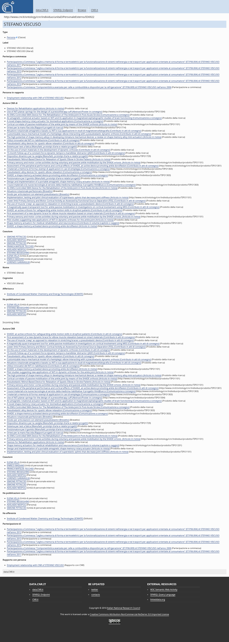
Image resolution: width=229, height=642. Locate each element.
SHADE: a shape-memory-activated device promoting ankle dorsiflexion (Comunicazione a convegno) (57, 175)
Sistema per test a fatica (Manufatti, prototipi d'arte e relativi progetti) (42, 146)
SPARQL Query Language (162, 594)
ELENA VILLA (13, 255)
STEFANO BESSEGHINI (18, 252)
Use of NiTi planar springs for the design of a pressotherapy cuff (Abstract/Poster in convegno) (54, 111)
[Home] (16, 6)
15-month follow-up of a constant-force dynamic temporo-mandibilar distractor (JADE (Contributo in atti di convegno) (66, 152)
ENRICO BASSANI (15, 259)
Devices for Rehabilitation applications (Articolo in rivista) (35, 108)
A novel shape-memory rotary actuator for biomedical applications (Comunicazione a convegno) (55, 121)
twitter (94, 589)
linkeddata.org (157, 599)
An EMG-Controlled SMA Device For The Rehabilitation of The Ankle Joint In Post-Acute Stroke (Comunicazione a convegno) (68, 114)
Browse (82, 10)
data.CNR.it (42, 10)
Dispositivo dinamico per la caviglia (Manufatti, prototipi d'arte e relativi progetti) (47, 156)
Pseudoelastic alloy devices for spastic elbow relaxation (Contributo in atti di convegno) (50, 143)
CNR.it (94, 10)
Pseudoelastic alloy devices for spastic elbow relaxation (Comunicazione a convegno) (49, 172)
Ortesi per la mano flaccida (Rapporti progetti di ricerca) (35, 127)
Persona (11, 37)
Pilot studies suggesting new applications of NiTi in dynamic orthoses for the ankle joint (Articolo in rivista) (60, 219)
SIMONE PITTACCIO (16, 236)
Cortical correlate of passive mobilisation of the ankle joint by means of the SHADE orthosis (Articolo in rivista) (62, 124)
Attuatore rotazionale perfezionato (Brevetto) (29, 191)
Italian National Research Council (123, 607)
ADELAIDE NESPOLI (16, 239)
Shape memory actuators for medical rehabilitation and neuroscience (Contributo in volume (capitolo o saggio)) (63, 222)
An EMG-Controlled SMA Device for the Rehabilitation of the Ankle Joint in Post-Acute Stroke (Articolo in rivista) (62, 187)
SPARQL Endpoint (63, 10)
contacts (95, 594)
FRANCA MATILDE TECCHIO (20, 246)
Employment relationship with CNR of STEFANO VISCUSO (35, 97)
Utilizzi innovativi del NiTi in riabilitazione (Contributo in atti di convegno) (43, 140)
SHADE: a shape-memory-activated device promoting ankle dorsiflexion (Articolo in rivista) (52, 226)
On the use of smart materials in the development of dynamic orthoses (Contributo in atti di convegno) (58, 149)
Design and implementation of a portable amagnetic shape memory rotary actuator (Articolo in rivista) (58, 181)
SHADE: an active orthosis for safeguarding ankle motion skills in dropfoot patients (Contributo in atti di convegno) (64, 210)
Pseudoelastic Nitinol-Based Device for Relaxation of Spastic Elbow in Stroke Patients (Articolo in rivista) (58, 159)
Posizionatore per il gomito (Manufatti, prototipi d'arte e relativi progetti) (43, 178)
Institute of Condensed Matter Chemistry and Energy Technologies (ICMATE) (45, 294)
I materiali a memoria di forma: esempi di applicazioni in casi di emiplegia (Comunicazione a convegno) (58, 168)
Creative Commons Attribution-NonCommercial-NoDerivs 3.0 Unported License (129, 614)
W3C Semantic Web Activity (163, 589)
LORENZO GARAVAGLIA (18, 262)
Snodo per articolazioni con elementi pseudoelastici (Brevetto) (38, 194)
